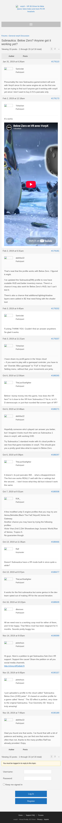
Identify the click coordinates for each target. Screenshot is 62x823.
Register (31, 801)
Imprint (46, 819)
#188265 (55, 375)
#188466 (55, 542)
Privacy (40, 819)
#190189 (55, 713)
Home (20, 815)
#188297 (55, 455)
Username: (8, 772)
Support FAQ (30, 815)
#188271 (55, 409)
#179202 (55, 308)
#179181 (55, 251)
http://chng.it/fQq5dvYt (14, 666)
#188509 (55, 602)
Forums (4, 36)
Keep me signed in (13, 784)
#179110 (55, 61)
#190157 (55, 672)
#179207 (55, 339)
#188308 (55, 491)
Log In (31, 794)
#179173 (55, 98)
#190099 (55, 635)
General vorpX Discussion (19, 36)
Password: (8, 778)
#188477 (55, 572)
